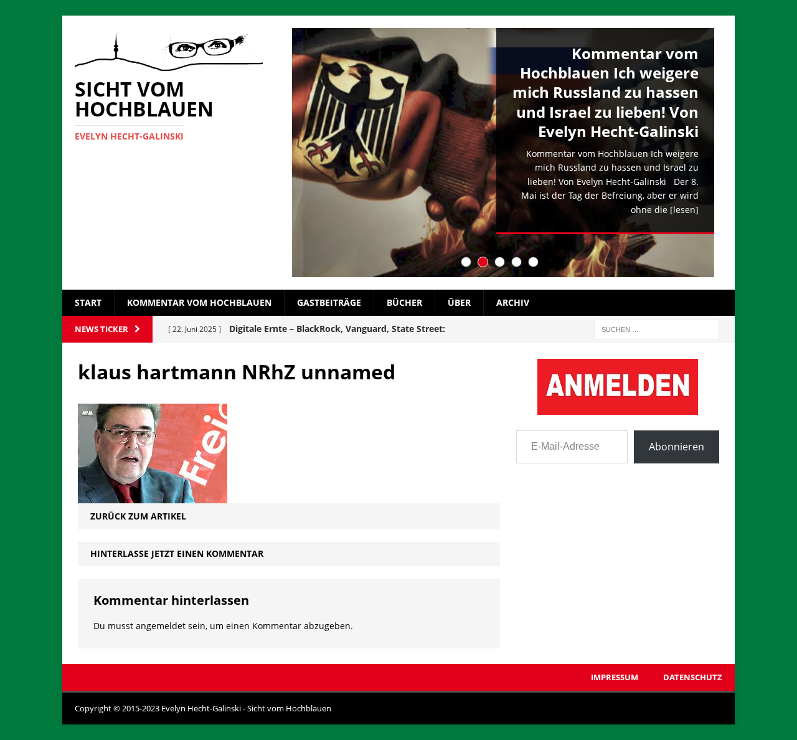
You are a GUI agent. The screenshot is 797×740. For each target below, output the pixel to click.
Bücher (404, 302)
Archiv (512, 302)
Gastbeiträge (329, 302)
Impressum (614, 677)
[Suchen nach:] (657, 328)
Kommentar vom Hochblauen (199, 302)
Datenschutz (692, 677)
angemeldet (161, 626)
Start (88, 302)
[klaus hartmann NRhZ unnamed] (152, 496)
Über (459, 302)
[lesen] (684, 210)
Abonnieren (676, 446)
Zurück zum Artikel (138, 516)
